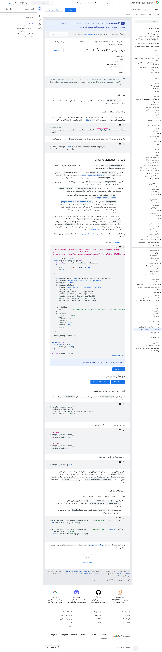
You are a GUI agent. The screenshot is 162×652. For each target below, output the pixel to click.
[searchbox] (147, 21)
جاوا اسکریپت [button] (107, 242)
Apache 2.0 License (123, 573)
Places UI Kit (113, 23)
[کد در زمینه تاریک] (120, 125)
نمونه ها (143, 14)
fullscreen (7, 9)
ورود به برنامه (7, 3)
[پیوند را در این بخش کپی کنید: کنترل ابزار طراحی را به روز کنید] (91, 391)
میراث (128, 14)
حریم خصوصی (119, 647)
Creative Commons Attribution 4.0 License (78, 571)
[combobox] (42, 3)
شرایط (128, 647)
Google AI (53, 635)
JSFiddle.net (118, 382)
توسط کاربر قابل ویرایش (90, 234)
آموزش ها (127, 622)
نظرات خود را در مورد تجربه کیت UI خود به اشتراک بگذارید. (99, 27)
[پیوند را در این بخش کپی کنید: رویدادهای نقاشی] (106, 491)
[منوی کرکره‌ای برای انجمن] (77, 2)
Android (98, 615)
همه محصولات (103, 638)
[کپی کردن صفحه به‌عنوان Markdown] (87, 50)
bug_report (10, 9)
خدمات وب (97, 626)
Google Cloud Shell (100, 382)
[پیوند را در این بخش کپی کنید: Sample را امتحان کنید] (103, 376)
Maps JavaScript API (141, 9)
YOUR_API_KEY (103, 130)
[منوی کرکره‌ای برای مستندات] (95, 2)
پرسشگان (127, 615)
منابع (135, 14)
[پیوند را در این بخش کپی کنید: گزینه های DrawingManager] (92, 160)
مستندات (100, 3)
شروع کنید (70, 10)
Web (157, 9)
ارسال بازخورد (56, 50)
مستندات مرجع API (96, 229)
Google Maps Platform (100, 41)
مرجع (150, 14)
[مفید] (54, 41)
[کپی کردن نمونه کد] (123, 125)
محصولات (120, 3)
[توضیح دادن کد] (116, 125)
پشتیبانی (69, 622)
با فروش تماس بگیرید (54, 10)
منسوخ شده (88, 79)
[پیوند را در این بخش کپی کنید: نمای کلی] (114, 95)
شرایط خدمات (67, 626)
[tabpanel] (87, 305)
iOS (99, 619)
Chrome (94, 635)
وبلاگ (88, 3)
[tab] (119, 242)
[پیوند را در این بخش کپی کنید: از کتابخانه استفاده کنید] (100, 111)
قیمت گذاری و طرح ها (65, 615)
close (3, 9)
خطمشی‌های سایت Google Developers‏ (89, 573)
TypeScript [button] (119, 242)
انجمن (81, 3)
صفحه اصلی (122, 41)
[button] (147, 120)
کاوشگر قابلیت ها (125, 619)
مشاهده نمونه (119, 369)
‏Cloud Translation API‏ (90, 34)
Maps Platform (147, 2)
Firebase (84, 635)
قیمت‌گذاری (110, 3)
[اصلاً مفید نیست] (51, 41)
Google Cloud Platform (69, 635)
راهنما (157, 14)
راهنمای (113, 362)
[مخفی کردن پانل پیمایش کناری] (135, 648)
